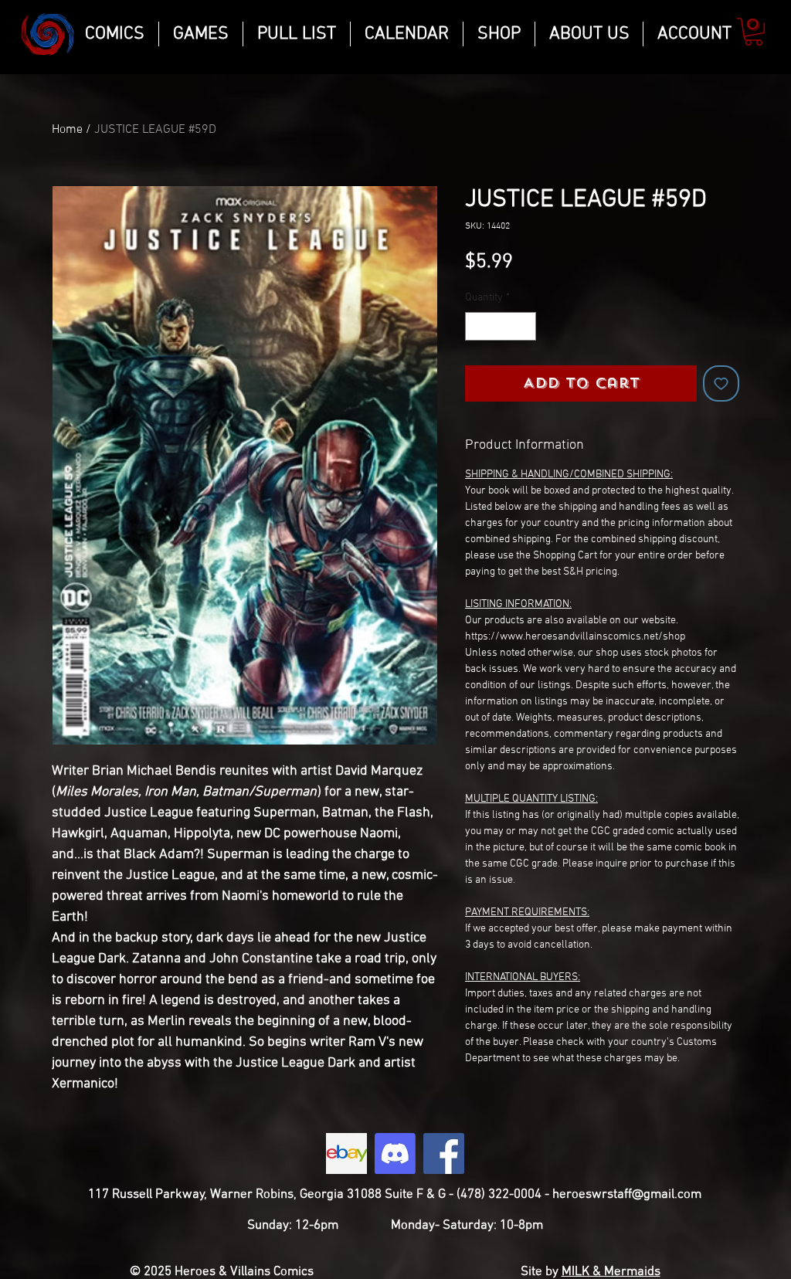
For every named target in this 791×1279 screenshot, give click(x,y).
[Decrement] (477, 326)
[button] (753, 32)
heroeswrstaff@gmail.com (626, 1195)
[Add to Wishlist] (721, 383)
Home (67, 129)
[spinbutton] (500, 326)
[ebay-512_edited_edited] (346, 1153)
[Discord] (395, 1153)
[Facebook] (443, 1153)
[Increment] (524, 326)
